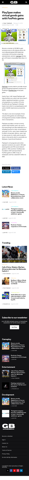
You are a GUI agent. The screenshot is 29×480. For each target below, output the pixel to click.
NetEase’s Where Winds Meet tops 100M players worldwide (18, 281)
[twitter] (7, 470)
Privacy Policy (6, 454)
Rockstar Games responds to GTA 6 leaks (19, 225)
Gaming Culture (15, 292)
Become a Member (7, 436)
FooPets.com (13, 90)
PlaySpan (5, 86)
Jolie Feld (5, 218)
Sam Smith (5, 202)
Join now (18, 56)
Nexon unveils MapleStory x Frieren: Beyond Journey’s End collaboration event (18, 195)
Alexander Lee (6, 304)
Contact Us (5, 443)
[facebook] (11, 470)
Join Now (14, 327)
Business (5, 7)
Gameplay (14, 222)
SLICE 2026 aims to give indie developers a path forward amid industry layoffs (18, 297)
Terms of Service (7, 450)
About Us (4, 447)
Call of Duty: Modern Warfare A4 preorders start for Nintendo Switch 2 (14, 269)
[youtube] (14, 470)
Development (15, 190)
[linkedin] (21, 470)
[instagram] (18, 470)
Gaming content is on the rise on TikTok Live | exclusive (18, 384)
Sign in (3, 439)
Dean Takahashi (7, 23)
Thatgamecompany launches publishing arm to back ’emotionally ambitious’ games (18, 211)
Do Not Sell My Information (9, 457)
